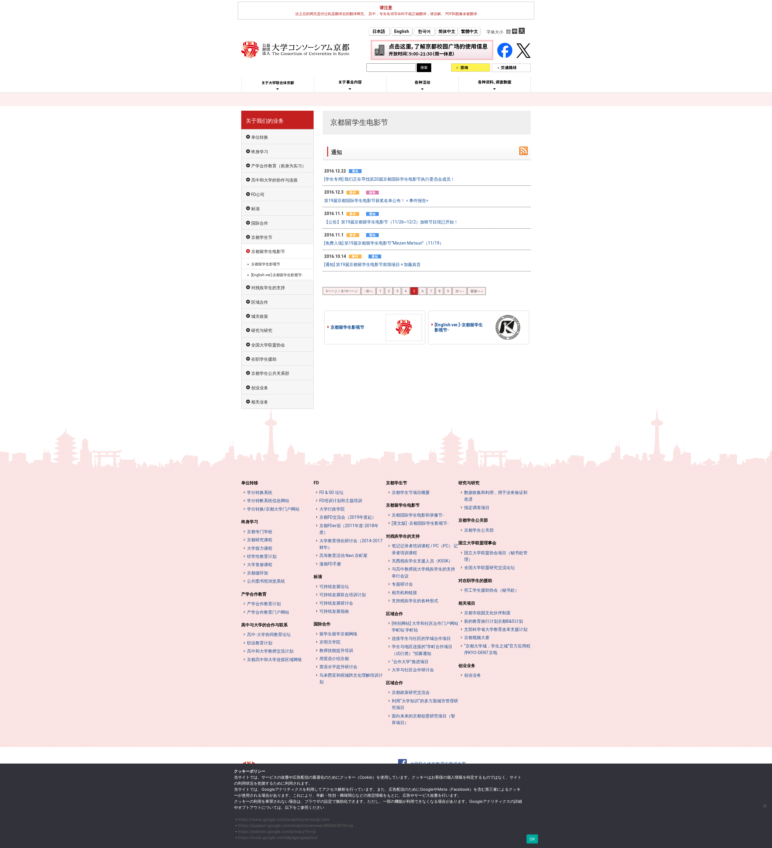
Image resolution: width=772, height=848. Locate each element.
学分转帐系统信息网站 (268, 500)
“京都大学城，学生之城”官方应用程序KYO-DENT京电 (497, 649)
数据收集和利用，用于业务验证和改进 (495, 496)
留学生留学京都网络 (338, 633)
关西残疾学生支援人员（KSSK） (422, 560)
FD (316, 482)
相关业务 (259, 402)
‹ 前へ (368, 291)
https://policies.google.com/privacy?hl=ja (276, 831)
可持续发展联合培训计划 (342, 594)
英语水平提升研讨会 (338, 666)
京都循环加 (257, 573)
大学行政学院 (332, 509)
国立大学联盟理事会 (477, 542)
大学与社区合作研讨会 (413, 669)
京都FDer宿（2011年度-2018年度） (348, 529)
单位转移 (249, 482)
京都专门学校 (259, 531)
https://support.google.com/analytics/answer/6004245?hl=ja (295, 825)
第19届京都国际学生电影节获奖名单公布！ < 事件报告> (376, 200)
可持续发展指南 (334, 611)
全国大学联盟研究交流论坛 (489, 567)
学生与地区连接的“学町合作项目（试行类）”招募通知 (422, 650)
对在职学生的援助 (475, 580)
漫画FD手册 (330, 564)
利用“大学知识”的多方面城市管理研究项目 (425, 704)
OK (532, 839)
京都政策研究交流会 (411, 692)
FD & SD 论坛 (331, 492)
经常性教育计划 (262, 556)
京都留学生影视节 (347, 327)
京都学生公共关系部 (270, 373)
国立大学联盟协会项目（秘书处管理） (495, 556)
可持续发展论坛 (334, 586)
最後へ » (476, 291)
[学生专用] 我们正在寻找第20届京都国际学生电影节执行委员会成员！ (389, 179)
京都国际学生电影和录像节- (418, 515)
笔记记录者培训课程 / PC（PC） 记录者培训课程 (425, 549)
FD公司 (257, 194)
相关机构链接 (404, 592)
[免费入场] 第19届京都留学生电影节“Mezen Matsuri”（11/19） (384, 243)
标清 (255, 208)
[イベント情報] (422, 89)
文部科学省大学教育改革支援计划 (495, 629)
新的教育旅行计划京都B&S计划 (493, 621)
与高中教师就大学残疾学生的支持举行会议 (423, 572)
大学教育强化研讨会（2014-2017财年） (350, 544)
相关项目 (466, 603)
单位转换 (259, 137)
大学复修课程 (259, 564)
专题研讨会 (402, 584)
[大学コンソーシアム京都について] (277, 89)
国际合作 (259, 223)
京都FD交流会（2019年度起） (347, 517)
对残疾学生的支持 (268, 287)
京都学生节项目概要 (411, 492)
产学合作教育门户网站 (268, 612)
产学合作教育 (254, 594)
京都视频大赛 (476, 637)
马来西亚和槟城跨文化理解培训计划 (351, 678)
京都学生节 (261, 237)
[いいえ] (764, 806)
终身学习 (259, 151)
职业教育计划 (259, 643)
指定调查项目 (476, 507)
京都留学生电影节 (268, 251)
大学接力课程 (259, 548)
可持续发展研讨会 (336, 603)
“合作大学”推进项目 (410, 661)
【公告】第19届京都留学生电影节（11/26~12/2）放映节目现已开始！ (391, 222)
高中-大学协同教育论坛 (269, 634)
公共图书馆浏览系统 (266, 581)
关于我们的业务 (265, 121)
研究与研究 (261, 330)
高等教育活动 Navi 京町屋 (343, 555)
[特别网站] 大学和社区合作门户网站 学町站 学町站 (425, 626)
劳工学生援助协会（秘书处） (491, 590)
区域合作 (259, 302)
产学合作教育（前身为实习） (278, 165)
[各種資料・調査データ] (494, 88)
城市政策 (259, 316)
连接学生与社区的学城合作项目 (421, 638)
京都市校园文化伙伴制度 (487, 612)
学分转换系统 (259, 492)
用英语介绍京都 (334, 658)
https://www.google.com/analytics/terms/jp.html (283, 819)
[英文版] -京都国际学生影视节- (420, 523)
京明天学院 (329, 642)
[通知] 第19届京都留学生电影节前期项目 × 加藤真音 (372, 264)
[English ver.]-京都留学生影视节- (459, 327)
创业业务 (259, 387)
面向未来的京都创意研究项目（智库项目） (423, 719)
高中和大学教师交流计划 (270, 651)
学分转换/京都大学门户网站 (273, 509)
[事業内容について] (350, 88)
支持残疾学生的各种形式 (415, 600)
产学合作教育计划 (264, 603)
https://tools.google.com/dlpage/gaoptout (278, 837)
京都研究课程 (259, 539)
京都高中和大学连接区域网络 (274, 659)
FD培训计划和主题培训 (340, 500)
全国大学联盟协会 (268, 345)
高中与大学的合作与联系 (264, 624)
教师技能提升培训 (336, 650)
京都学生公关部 (473, 520)
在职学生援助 (264, 359)
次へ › (459, 291)
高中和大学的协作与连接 (274, 180)
